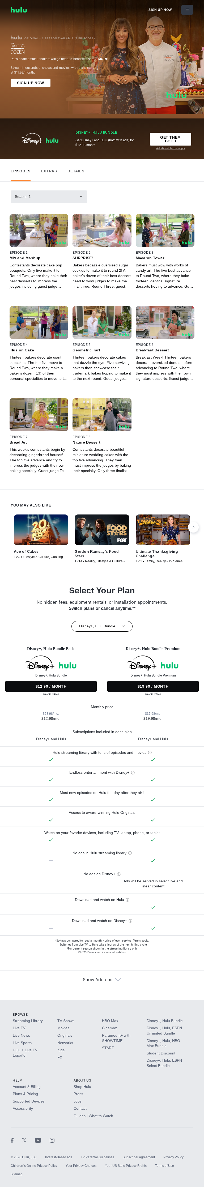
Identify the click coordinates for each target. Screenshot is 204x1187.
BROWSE (20, 1014)
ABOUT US (82, 1080)
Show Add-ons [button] (97, 980)
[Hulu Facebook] (16, 1140)
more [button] (103, 59)
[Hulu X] (28, 1140)
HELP (17, 1080)
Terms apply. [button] (141, 940)
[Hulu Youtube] (42, 1140)
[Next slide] (193, 527)
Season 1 (23, 196)
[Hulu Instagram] (52, 1140)
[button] (21, 169)
